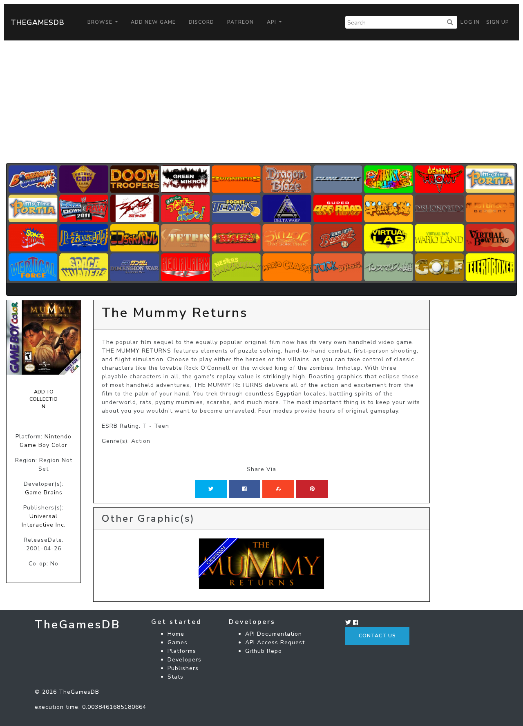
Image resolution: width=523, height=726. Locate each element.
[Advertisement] (261, 102)
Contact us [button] (377, 635)
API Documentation (273, 634)
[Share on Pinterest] (312, 489)
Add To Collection (43, 399)
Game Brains (44, 492)
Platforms (182, 651)
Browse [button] (100, 22)
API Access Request (275, 642)
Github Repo (263, 651)
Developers (184, 659)
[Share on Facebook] (244, 489)
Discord (201, 22)
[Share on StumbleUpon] (278, 489)
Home (176, 634)
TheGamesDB (38, 22)
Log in (470, 22)
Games (178, 642)
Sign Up (497, 22)
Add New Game (153, 22)
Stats (175, 677)
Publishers (183, 668)
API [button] (272, 22)
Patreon (240, 22)
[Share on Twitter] (211, 489)
